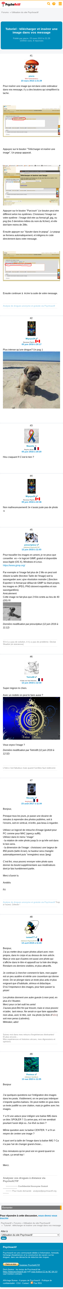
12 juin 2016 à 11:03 (31, 549)
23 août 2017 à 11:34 (31, 803)
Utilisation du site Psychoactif (25, 12)
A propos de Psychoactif (29, 1280)
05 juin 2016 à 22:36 (31, 502)
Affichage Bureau (10, 1280)
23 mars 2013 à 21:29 (31, 81)
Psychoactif (6, 1223)
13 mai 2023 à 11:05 (31, 1079)
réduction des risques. (40, 1257)
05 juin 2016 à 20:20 (31, 451)
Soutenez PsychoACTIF (29, 1265)
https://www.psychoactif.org (14, 1272)
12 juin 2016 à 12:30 (31, 683)
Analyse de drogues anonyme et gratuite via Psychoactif (29, 306)
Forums (5, 12)
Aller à (4, 1231)
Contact (25, 1283)
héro (54, 1015)
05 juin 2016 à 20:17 (31, 344)
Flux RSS (37, 1283)
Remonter (7, 1207)
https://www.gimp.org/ (14, 565)
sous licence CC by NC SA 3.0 (44, 1272)
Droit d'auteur (8, 1269)
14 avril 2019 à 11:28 (32, 943)
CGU (18, 1283)
